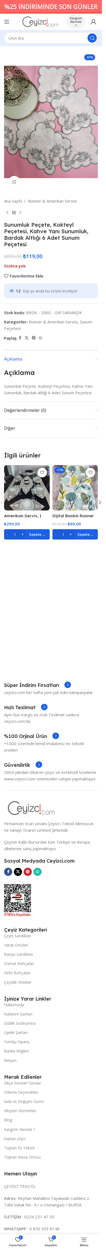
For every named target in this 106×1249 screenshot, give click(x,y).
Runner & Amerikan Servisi (52, 201)
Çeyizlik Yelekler (18, 982)
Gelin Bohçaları (17, 972)
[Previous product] (7, 213)
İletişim (10, 1060)
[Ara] (92, 38)
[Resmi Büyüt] (14, 182)
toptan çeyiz (15, 1138)
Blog (8, 1119)
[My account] (93, 21)
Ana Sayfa (13, 201)
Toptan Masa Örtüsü (22, 1157)
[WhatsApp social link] (40, 338)
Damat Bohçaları (19, 963)
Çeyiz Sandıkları (17, 935)
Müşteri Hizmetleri (20, 1110)
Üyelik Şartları (16, 1032)
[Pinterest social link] (33, 338)
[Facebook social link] (20, 338)
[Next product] (20, 213)
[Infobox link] (37, 685)
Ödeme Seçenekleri (21, 1092)
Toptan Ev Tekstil (19, 1147)
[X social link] (26, 338)
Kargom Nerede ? (76, 21)
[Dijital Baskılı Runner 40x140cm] (75, 488)
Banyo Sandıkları (18, 954)
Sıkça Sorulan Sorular (22, 1083)
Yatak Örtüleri (16, 945)
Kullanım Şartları (18, 1014)
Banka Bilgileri (16, 1051)
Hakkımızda (14, 1004)
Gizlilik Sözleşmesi (20, 1023)
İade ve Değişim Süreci (24, 1101)
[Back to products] (14, 213)
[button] (27, 534)
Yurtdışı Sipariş (16, 1041)
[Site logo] (40, 21)
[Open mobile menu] (6, 21)
